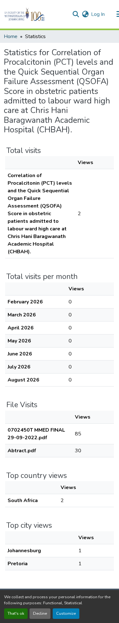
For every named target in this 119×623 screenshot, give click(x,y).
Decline (40, 613)
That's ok (16, 613)
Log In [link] (98, 14)
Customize (66, 613)
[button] (35, 14)
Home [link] (10, 36)
